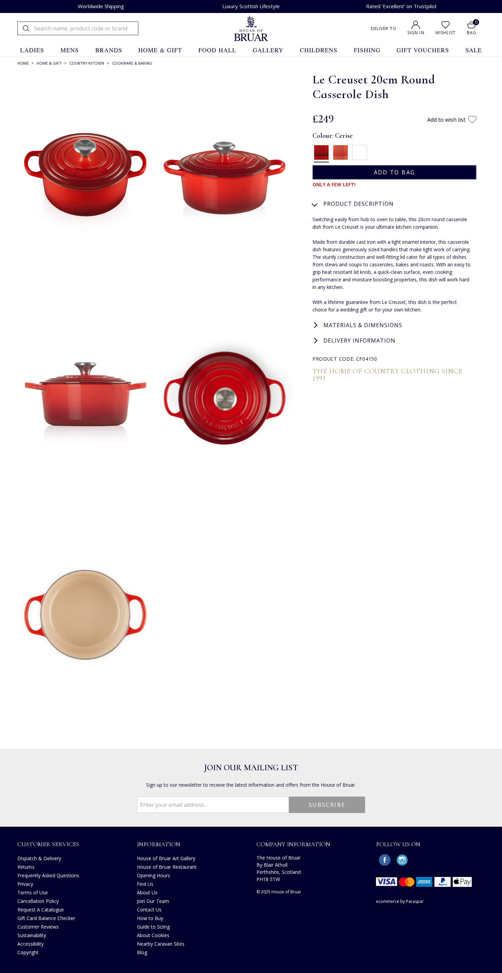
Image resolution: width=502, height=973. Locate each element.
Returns (25, 867)
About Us (147, 892)
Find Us (145, 884)
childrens (318, 50)
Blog (142, 952)
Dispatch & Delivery (39, 858)
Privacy (25, 884)
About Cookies (153, 935)
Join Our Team (153, 901)
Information (158, 844)
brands (108, 50)
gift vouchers (422, 50)
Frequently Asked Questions (48, 875)
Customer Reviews (38, 926)
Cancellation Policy (38, 901)
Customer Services (48, 844)
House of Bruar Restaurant (167, 867)
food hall (217, 50)
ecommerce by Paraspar (400, 901)
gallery (268, 50)
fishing (367, 50)
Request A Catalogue (40, 909)
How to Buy (150, 918)
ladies (32, 50)
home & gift (160, 50)
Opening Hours (153, 875)
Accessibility (30, 944)
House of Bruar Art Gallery (166, 858)
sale (473, 50)
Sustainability (31, 935)
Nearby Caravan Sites (160, 944)
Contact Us (149, 909)
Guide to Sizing (153, 926)
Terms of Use (32, 892)
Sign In (415, 33)
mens (69, 50)
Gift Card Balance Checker (46, 918)
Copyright (28, 952)
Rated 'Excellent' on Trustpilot (401, 6)
